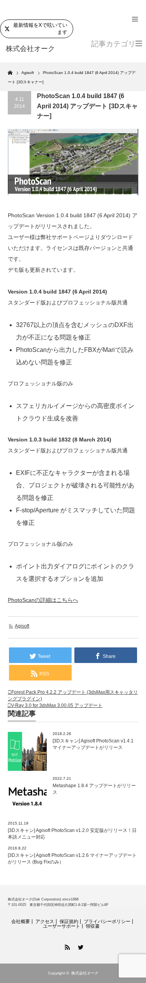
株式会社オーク (85, 973)
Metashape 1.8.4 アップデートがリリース (94, 789)
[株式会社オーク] (35, 49)
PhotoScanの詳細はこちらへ (43, 600)
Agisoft (22, 626)
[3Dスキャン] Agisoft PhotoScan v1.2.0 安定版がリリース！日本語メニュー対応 (72, 834)
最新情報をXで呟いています (40, 28)
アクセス (44, 921)
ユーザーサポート (61, 926)
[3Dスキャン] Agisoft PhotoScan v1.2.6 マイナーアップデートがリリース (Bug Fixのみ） (72, 859)
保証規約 (69, 921)
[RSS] (66, 946)
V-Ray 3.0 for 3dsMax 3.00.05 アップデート (56, 705)
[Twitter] (80, 946)
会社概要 (20, 921)
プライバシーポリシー (107, 921)
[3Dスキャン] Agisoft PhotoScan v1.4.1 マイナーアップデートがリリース (93, 744)
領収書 (93, 926)
